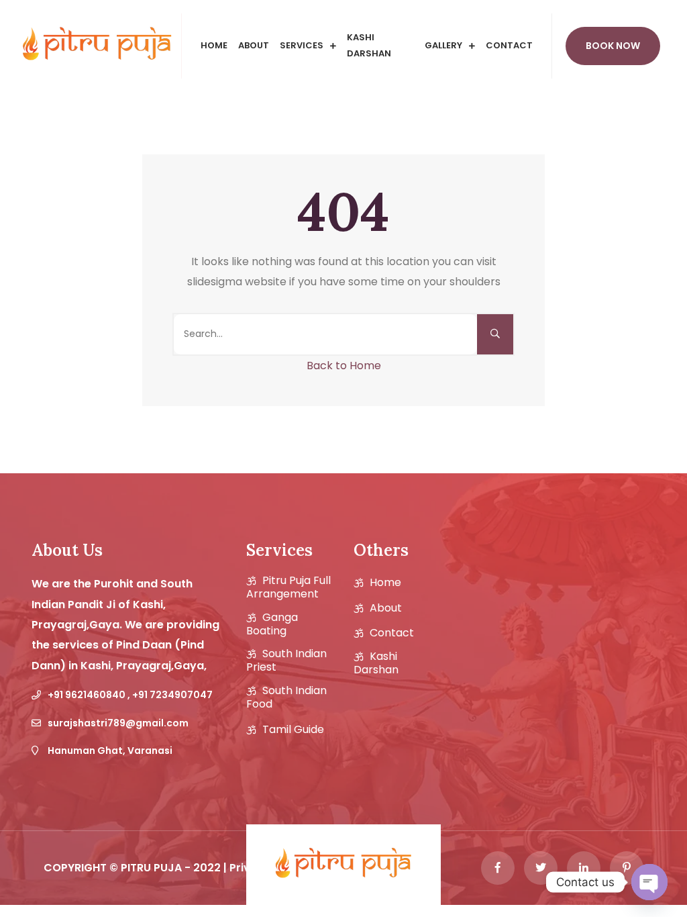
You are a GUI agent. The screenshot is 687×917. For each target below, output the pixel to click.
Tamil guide (293, 729)
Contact (509, 45)
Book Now (613, 45)
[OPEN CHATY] (649, 882)
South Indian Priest (286, 660)
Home (214, 45)
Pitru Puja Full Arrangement (288, 587)
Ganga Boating (272, 624)
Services (301, 45)
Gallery (443, 45)
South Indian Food (286, 697)
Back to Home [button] (344, 365)
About (253, 45)
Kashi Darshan (369, 45)
